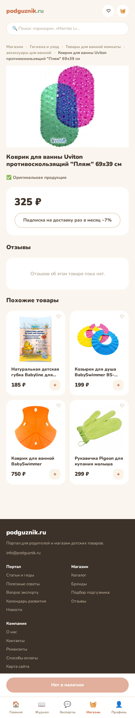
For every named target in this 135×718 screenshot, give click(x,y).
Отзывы (78, 601)
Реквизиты (16, 649)
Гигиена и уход (44, 46)
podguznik (25, 11)
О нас (11, 632)
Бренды (79, 584)
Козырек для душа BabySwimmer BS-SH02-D (95, 372)
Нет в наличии (67, 685)
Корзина (123, 11)
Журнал (42, 707)
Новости (14, 610)
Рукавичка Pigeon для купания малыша (99, 461)
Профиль (119, 707)
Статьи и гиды (20, 575)
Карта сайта (17, 666)
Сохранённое (108, 11)
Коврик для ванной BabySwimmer (32, 461)
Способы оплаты (22, 658)
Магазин (14, 46)
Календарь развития (26, 601)
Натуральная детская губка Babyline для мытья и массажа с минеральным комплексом (35, 372)
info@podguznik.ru (23, 553)
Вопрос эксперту (22, 592)
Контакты (15, 641)
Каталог (78, 575)
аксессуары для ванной (28, 52)
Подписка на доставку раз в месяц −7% (67, 220)
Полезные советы (23, 584)
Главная (16, 707)
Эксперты (67, 707)
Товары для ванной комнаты (93, 46)
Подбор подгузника (90, 592)
